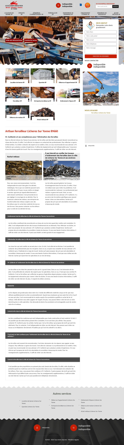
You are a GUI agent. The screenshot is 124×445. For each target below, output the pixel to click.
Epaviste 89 (22, 13)
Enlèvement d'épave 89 (85, 13)
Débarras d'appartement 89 (36, 13)
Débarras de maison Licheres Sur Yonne (91, 407)
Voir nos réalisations (14, 40)
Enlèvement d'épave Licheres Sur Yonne (91, 401)
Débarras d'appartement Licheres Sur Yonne (63, 401)
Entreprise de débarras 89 (68, 13)
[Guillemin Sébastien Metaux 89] (14, 5)
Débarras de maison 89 (102, 13)
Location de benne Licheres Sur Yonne (31, 402)
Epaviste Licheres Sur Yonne (30, 407)
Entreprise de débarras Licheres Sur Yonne (62, 407)
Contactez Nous (31, 40)
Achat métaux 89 (116, 13)
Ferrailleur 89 (52, 13)
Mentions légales (73, 440)
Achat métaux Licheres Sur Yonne (91, 411)
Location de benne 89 (9, 13)
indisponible (67, 4)
